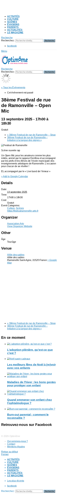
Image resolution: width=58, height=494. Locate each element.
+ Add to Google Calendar (14, 176)
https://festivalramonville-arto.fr (22, 211)
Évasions (13, 24)
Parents (13, 27)
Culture (13, 19)
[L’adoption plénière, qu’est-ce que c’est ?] (32, 344)
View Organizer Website (19, 226)
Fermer (5, 454)
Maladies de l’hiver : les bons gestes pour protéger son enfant (31, 384)
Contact (11, 444)
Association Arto (15, 223)
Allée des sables (15, 254)
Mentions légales (16, 446)
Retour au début (9, 451)
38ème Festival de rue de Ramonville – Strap (31, 135)
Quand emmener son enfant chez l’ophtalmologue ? (29, 401)
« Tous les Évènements (13, 87)
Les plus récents (15, 480)
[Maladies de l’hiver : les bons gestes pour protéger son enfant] (32, 375)
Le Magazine (15, 32)
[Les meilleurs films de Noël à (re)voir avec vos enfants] (32, 358)
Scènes (12, 22)
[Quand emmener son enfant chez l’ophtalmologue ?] (32, 392)
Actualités (14, 30)
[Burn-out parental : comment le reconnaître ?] (32, 409)
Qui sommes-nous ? (17, 441)
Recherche (49, 41)
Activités (13, 16)
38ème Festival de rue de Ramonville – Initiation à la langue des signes (27, 138)
